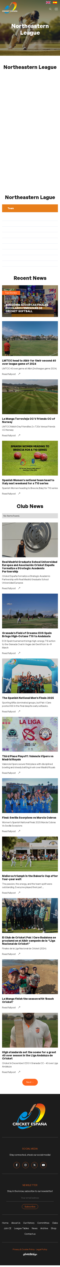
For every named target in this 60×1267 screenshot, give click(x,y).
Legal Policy (41, 1249)
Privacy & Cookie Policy (24, 1249)
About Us (16, 1222)
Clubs (55, 1222)
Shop (53, 1228)
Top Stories (11, 292)
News (35, 1228)
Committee (43, 1222)
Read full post (9, 374)
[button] (56, 9)
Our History (28, 1222)
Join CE (8, 1228)
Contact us (29, 1233)
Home (5, 1222)
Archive (44, 1228)
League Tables (21, 1228)
